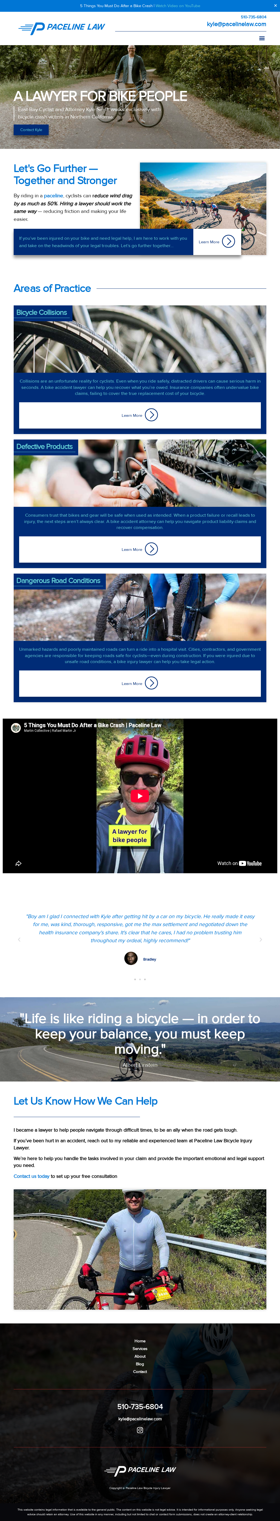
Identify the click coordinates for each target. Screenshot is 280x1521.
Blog (140, 1363)
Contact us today (31, 1176)
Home (140, 1340)
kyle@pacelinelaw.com (236, 24)
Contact (140, 1371)
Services (140, 1348)
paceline (53, 196)
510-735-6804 (253, 17)
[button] (261, 37)
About (140, 1356)
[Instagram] (140, 1430)
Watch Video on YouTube (178, 5)
